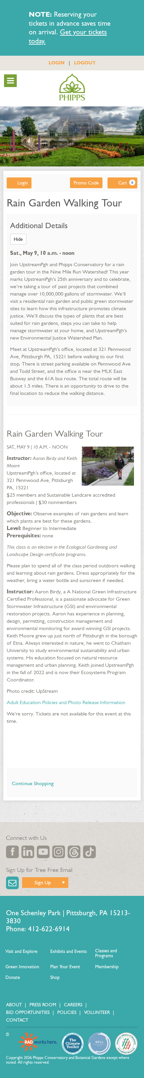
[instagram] (58, 852)
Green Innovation (22, 966)
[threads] (74, 852)
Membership (107, 966)
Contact (17, 1020)
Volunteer (97, 1012)
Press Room (42, 1005)
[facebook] (12, 852)
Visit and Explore (21, 951)
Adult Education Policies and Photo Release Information (66, 702)
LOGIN (57, 62)
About (14, 1005)
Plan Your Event (65, 966)
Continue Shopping (33, 783)
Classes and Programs (106, 953)
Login (22, 183)
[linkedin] (27, 852)
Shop (55, 977)
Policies (66, 1012)
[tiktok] (89, 852)
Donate (12, 977)
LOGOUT (85, 62)
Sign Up (42, 882)
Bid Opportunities (28, 1012)
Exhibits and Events (68, 951)
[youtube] (43, 852)
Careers (73, 1005)
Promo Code (86, 183)
